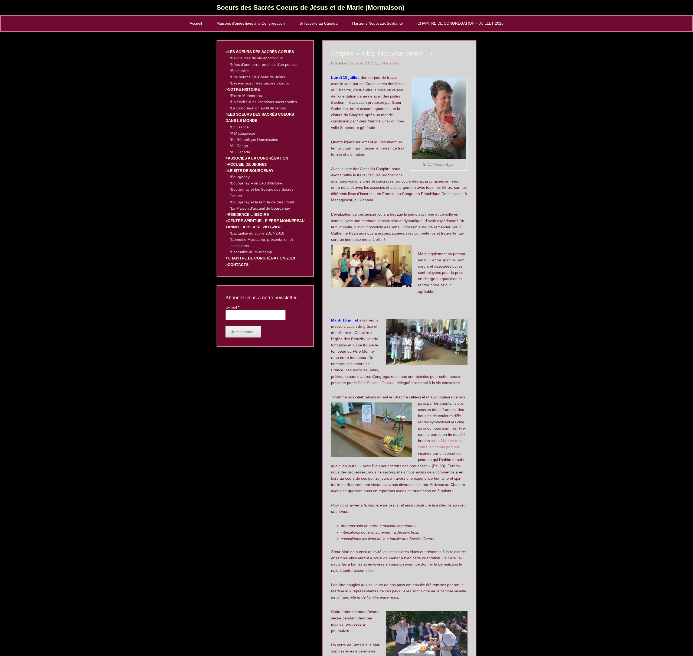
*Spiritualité (239, 71)
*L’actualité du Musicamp (251, 252)
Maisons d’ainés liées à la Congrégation (251, 23)
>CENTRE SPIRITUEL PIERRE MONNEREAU (265, 221)
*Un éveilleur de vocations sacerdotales (263, 102)
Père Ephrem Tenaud (376, 383)
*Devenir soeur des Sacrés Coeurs (259, 83)
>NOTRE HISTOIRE (242, 89)
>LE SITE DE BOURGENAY (249, 170)
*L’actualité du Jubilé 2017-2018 (257, 233)
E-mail (232, 307)
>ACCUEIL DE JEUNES (246, 164)
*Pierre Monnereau (246, 95)
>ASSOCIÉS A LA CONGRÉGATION (256, 158)
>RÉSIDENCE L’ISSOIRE (247, 214)
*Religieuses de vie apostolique (256, 58)
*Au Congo (239, 146)
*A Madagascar (243, 133)
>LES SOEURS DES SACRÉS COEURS (259, 52)
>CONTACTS (237, 264)
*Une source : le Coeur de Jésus (257, 77)
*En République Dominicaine (254, 139)
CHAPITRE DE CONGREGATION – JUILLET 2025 (460, 23)
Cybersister (389, 63)
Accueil (196, 23)
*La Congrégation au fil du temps (258, 108)
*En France (239, 127)
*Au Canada (240, 152)
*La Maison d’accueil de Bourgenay (260, 208)
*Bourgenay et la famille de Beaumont (262, 202)
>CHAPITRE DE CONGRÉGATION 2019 (260, 258)
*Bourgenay (240, 177)
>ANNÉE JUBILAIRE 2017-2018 (253, 227)
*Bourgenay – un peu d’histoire (256, 183)
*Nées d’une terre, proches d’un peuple (263, 64)
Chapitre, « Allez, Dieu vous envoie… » (382, 53)
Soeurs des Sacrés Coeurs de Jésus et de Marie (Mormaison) (310, 7)
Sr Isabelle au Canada (318, 23)
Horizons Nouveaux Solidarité (377, 23)
